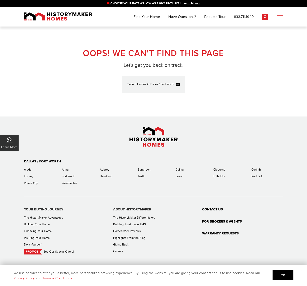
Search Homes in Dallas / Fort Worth (150, 84)
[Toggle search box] (265, 17)
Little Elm (219, 176)
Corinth (256, 169)
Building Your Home (37, 224)
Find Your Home (146, 16)
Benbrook (144, 169)
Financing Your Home (38, 231)
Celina (180, 169)
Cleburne (219, 169)
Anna (65, 169)
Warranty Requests (220, 233)
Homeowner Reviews (127, 231)
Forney (28, 176)
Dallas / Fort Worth (42, 161)
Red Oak (257, 176)
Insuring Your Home (37, 238)
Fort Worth (68, 176)
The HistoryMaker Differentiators (134, 217)
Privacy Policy (24, 278)
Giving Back (120, 244)
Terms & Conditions (57, 278)
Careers (118, 251)
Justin (141, 176)
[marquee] (153, 3)
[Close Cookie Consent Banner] (302, 269)
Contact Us (212, 209)
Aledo (28, 169)
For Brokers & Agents (222, 221)
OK (283, 275)
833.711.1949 (244, 16)
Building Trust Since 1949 (129, 224)
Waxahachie (69, 183)
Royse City (31, 183)
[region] (153, 3)
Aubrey (104, 169)
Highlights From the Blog (129, 238)
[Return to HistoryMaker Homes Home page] (58, 16)
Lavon (179, 176)
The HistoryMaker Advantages (43, 217)
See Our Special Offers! (58, 251)
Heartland (106, 176)
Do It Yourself (32, 244)
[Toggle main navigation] (280, 17)
